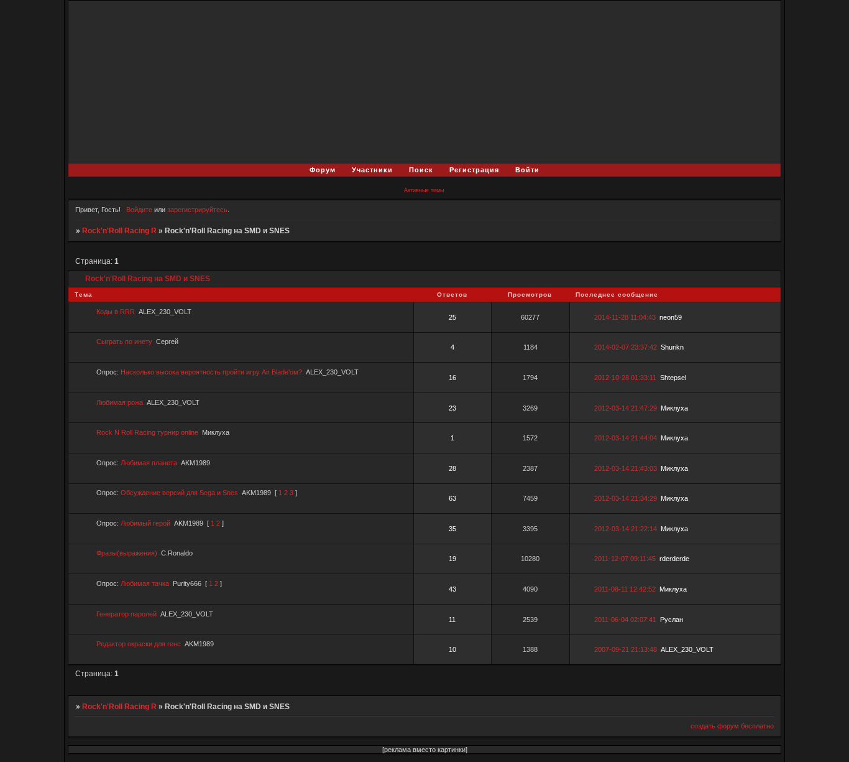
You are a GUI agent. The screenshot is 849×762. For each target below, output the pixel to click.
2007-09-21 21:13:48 (625, 649)
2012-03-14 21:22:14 (625, 528)
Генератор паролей (126, 614)
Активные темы (424, 190)
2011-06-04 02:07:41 (625, 619)
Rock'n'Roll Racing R (119, 230)
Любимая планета (149, 463)
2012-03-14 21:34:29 (625, 498)
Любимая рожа (119, 402)
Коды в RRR (115, 311)
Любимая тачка (145, 583)
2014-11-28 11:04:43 (625, 317)
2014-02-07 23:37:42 (625, 347)
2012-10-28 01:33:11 (625, 377)
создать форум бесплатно (732, 726)
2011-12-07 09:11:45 (625, 558)
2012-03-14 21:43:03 (625, 468)
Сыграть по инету (124, 341)
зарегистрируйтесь (197, 209)
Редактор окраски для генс (138, 644)
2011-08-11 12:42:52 (625, 589)
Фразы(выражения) (126, 553)
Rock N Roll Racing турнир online (147, 432)
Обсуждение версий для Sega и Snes (179, 492)
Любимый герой (145, 523)
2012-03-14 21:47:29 (625, 408)
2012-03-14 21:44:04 (625, 438)
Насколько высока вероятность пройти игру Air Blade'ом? (211, 372)
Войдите (139, 209)
